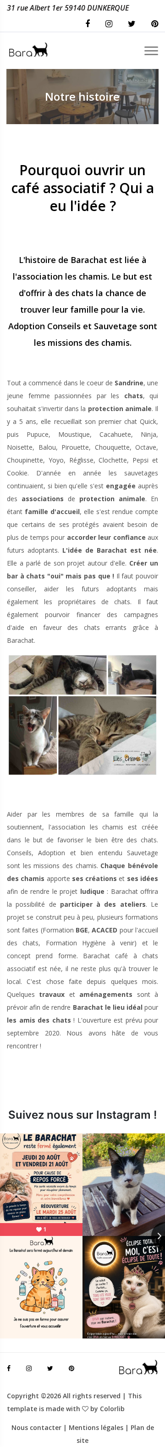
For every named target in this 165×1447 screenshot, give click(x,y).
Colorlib (112, 1408)
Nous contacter (36, 1427)
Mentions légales (96, 1427)
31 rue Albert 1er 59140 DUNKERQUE (68, 8)
